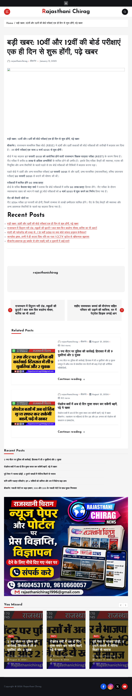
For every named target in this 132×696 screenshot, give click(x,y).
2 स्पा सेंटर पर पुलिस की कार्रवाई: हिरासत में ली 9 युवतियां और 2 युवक (32, 460)
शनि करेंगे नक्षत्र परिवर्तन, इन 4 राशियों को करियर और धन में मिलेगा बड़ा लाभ (35, 481)
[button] (120, 605)
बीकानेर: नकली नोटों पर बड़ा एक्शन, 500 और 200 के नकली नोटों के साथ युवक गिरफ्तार (40, 488)
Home (9, 23)
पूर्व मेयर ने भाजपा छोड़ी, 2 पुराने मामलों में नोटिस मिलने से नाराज (30, 474)
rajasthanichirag (19, 61)
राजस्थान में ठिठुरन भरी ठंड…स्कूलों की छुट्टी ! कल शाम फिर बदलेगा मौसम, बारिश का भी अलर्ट (52, 228)
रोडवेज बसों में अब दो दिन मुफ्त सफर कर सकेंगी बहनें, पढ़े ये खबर (30, 467)
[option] (23, 640)
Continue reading (70, 379)
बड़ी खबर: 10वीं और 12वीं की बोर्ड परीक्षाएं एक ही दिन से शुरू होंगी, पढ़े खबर (49, 23)
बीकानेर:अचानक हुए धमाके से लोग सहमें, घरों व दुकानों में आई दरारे (38, 241)
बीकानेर (33, 61)
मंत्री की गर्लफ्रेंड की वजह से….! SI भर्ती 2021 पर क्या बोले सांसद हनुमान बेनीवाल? (46, 232)
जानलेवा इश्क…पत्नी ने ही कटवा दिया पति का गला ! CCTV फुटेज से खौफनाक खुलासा (48, 237)
